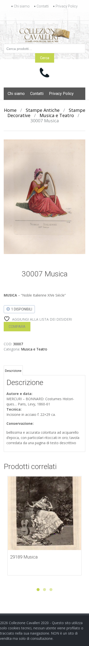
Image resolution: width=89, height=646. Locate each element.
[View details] (44, 513)
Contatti (43, 6)
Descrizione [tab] (13, 371)
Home (10, 110)
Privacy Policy (67, 6)
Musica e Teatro (57, 115)
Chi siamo (22, 6)
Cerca (44, 58)
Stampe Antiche (43, 110)
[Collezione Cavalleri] (44, 34)
